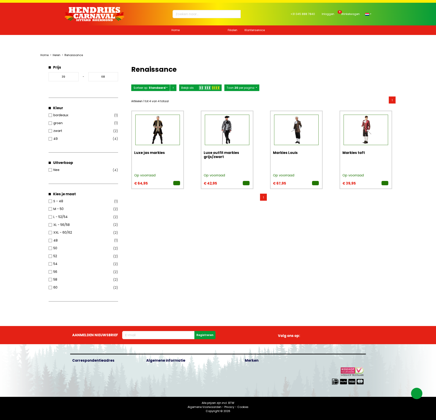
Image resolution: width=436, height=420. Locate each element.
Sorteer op (150, 88)
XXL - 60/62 (62, 232)
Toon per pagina (241, 88)
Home (175, 30)
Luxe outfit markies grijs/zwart (221, 154)
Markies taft (353, 152)
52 (55, 256)
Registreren (204, 335)
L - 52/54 (60, 217)
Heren (56, 55)
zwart (57, 130)
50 (55, 248)
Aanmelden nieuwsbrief (95, 335)
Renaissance (73, 55)
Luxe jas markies (149, 152)
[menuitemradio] (392, 99)
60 (55, 287)
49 (55, 138)
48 (55, 240)
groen (58, 123)
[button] (368, 14)
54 (55, 264)
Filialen (232, 30)
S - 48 (58, 201)
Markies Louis (285, 152)
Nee (56, 170)
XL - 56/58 (61, 224)
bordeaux (60, 115)
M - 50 (58, 209)
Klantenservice (255, 30)
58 (55, 279)
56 (55, 271)
